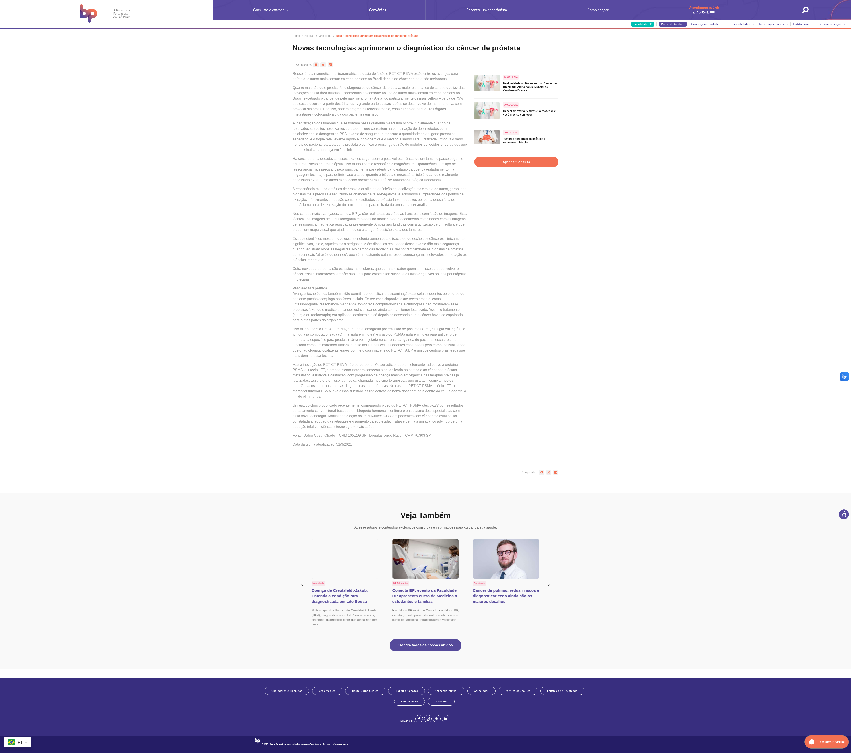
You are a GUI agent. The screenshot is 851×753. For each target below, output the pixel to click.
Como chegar (598, 10)
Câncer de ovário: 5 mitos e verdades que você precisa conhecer (529, 113)
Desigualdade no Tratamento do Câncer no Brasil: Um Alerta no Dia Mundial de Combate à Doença (530, 87)
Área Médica (327, 690)
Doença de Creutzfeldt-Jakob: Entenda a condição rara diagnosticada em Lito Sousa (340, 596)
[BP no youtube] (437, 718)
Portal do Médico (672, 24)
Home (296, 35)
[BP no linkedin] (445, 718)
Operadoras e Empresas (286, 690)
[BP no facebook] (419, 718)
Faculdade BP (643, 24)
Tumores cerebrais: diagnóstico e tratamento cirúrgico (524, 140)
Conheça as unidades (706, 24)
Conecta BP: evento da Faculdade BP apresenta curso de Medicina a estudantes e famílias (424, 596)
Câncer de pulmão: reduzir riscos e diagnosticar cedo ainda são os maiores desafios (506, 596)
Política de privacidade (562, 690)
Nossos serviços (830, 24)
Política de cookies (518, 690)
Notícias (309, 35)
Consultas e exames (268, 10)
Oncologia (325, 35)
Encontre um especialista (486, 10)
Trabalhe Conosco (406, 690)
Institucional (802, 24)
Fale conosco (409, 701)
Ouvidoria (441, 701)
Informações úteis (772, 24)
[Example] (428, 718)
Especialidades (740, 24)
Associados (481, 690)
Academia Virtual (446, 690)
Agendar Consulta (516, 162)
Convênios (377, 10)
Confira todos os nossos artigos (425, 645)
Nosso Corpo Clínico (365, 690)
